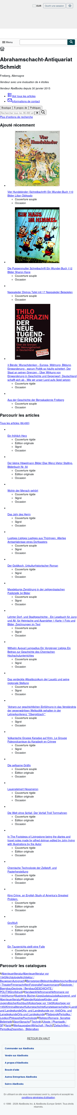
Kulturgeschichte (34, 1007)
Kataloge (39, 999)
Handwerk (30, 992)
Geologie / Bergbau (23, 988)
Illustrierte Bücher (25, 995)
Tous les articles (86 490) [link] (15, 423)
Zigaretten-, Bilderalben (25, 1029)
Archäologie (13, 977)
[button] (37, 113)
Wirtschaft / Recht (41, 1025)
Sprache (25, 1021)
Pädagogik (52, 1014)
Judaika (56, 995)
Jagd (40, 995)
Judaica (47, 995)
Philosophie (16, 1018)
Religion (43, 1018)
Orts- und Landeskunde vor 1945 (41, 1010)
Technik (36, 1021)
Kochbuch (23, 1003)
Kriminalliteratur (15, 1007)
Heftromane (43, 992)
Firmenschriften (20, 984)
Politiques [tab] (35, 107)
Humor (10, 995)
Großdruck (16, 992)
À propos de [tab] (20, 107)
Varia (8, 1025)
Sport (17, 1021)
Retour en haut (38, 1038)
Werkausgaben (22, 1025)
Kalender (28, 999)
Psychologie (30, 1018)
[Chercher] (71, 42)
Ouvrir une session (54, 5)
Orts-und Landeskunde (31, 1014)
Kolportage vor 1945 (41, 1003)
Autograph (18, 981)
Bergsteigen (33, 981)
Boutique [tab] (6, 107)
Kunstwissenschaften (56, 1007)
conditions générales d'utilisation (38, 1097)
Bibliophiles (47, 981)
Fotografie (35, 984)
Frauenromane (50, 984)
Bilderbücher (61, 981)
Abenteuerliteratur (12, 973)
